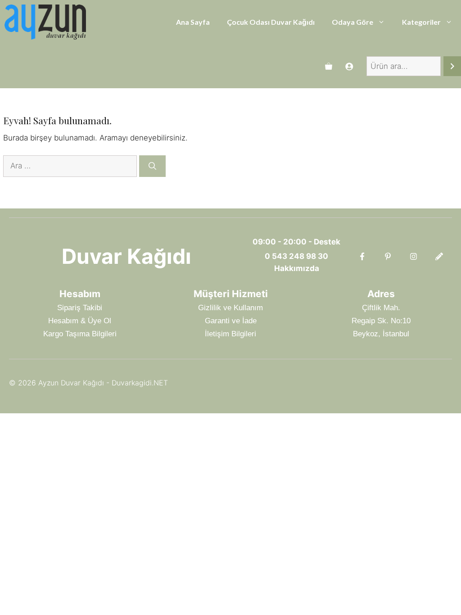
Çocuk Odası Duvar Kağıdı (271, 22)
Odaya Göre (352, 22)
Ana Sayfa (193, 22)
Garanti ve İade (231, 321)
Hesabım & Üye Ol (79, 321)
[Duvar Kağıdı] (45, 22)
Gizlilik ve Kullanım (230, 307)
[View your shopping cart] (328, 66)
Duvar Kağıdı (126, 256)
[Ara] (452, 66)
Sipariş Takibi (79, 307)
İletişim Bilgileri (230, 334)
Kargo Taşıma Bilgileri (80, 334)
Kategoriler (421, 22)
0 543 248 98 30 (296, 256)
